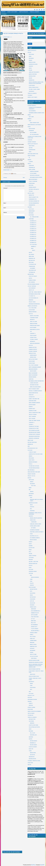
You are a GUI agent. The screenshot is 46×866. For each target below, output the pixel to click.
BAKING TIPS (31, 195)
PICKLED (30, 565)
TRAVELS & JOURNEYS (34, 11)
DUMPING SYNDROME (34, 171)
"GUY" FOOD (33, 485)
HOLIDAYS (30, 207)
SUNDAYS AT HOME (32, 410)
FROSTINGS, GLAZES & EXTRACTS (36, 531)
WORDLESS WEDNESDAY (35, 343)
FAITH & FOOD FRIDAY (33, 359)
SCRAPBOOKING (32, 149)
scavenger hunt (31, 396)
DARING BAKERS (33, 355)
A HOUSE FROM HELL (32, 105)
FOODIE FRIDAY (32, 363)
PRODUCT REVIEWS (31, 473)
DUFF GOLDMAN (33, 132)
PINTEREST (32, 648)
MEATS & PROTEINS (33, 74)
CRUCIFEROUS (33, 687)
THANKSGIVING (32, 266)
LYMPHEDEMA (31, 183)
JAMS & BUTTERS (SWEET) (34, 72)
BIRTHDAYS (31, 212)
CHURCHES (30, 139)
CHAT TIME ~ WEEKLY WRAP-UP (35, 292)
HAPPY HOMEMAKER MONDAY (35, 367)
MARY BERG (33, 620)
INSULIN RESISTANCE (33, 179)
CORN (31, 685)
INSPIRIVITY (32, 319)
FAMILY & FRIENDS (31, 155)
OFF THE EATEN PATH (34, 134)
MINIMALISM (30, 444)
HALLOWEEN (31, 254)
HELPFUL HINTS (31, 193)
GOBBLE (31, 634)
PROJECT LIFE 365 (31, 475)
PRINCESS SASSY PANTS (35, 325)
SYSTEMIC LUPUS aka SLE (34, 189)
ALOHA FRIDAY (32, 309)
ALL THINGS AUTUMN (34, 216)
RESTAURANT (32, 650)
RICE (31, 508)
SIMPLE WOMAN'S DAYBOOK (34, 402)
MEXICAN (31, 559)
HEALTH (29, 163)
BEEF (31, 575)
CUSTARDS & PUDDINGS (34, 529)
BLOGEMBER (32, 268)
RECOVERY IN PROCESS (34, 175)
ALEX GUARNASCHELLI (35, 610)
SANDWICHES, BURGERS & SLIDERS (36, 662)
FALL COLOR (32, 732)
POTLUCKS (31, 569)
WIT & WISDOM (32, 282)
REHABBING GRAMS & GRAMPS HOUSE (36, 112)
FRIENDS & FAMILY (33, 632)
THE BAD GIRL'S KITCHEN (34, 465)
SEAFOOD (32, 585)
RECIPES (3, 11)
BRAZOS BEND (33, 752)
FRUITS (30, 68)
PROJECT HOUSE (32, 301)
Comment (5, 188)
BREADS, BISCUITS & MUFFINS (36, 518)
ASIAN (30, 56)
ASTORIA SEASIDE (33, 740)
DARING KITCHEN (32, 353)
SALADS (30, 78)
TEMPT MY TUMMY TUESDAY (34, 420)
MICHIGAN (31, 731)
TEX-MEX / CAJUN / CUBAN (34, 89)
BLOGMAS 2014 (33, 220)
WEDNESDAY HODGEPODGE (34, 436)
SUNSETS (30, 703)
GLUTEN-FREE (31, 547)
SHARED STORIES (32, 280)
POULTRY (32, 583)
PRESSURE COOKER (33, 571)
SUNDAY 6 (31, 406)
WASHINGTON (31, 756)
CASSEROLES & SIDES (33, 64)
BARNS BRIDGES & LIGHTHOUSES (34, 124)
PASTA (31, 504)
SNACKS (31, 481)
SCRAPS (31, 652)
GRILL (30, 551)
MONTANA (31, 736)
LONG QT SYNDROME (33, 181)
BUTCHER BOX (33, 597)
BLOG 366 (31, 345)
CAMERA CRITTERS (32, 347)
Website (5, 212)
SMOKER (31, 491)
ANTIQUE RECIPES (33, 589)
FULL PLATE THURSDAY (33, 365)
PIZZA (30, 567)
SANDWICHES (31, 80)
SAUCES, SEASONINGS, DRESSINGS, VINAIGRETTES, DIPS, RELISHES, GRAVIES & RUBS (36, 666)
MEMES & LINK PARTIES (32, 305)
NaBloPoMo (31, 379)
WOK (30, 691)
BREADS (30, 60)
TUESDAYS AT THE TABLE (34, 426)
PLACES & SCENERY (33, 746)
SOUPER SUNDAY (32, 404)
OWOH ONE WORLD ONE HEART (34, 471)
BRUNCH (30, 495)
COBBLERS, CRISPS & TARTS (35, 523)
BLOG (31, 591)
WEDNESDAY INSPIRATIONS (34, 303)
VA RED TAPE (30, 762)
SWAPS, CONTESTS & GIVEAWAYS (34, 711)
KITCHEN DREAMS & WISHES (33, 284)
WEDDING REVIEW (32, 758)
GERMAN (30, 545)
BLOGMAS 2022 (33, 236)
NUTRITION (31, 185)
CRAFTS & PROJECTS (23, 11)
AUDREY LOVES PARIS (34, 315)
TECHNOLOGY (30, 715)
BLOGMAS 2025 (33, 242)
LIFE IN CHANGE (33, 173)
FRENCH (30, 541)
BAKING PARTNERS (32, 311)
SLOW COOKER (32, 85)
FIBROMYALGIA (32, 167)
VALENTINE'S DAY (32, 270)
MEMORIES (31, 299)
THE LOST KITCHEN (34, 656)
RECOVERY (30, 697)
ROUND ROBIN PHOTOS (33, 392)
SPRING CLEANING (31, 707)
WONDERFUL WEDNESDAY (34, 438)
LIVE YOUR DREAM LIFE (33, 297)
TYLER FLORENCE (34, 628)
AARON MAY (33, 608)
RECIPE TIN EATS (12, 51)
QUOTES (30, 278)
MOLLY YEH (33, 622)
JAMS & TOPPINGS (32, 555)
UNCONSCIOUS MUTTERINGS (34, 432)
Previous (5, 177)
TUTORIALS (4, 14)
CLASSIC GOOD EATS (34, 382)
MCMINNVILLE (33, 742)
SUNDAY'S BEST (32, 408)
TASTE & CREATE (31, 713)
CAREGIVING (31, 165)
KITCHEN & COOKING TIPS (34, 201)
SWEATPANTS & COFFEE (35, 329)
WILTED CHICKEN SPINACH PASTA (13, 33)
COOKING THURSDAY (32, 141)
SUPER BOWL (30, 709)
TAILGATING (32, 483)
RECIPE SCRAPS (33, 371)
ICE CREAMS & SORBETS (35, 537)
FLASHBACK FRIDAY (34, 317)
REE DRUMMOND (34, 624)
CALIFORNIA (31, 721)
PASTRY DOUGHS (33, 539)
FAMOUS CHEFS (33, 606)
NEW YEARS (31, 262)
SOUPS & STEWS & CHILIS (34, 676)
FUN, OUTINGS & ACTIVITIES (34, 727)
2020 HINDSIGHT (32, 288)
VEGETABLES (31, 91)
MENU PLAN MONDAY (33, 375)
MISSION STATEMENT (33, 462)
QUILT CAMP (31, 116)
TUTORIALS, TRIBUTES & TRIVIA (34, 760)
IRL (29, 157)
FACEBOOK (32, 604)
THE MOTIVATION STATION (34, 467)
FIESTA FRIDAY (32, 361)
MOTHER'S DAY (32, 260)
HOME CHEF (32, 638)
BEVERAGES (31, 58)
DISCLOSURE (31, 458)
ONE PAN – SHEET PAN (33, 561)
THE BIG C (31, 191)
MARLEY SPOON (33, 644)
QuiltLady (14, 173)
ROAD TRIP (31, 748)
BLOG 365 (31, 313)
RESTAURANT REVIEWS (32, 699)
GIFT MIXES (33, 527)
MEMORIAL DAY (32, 258)
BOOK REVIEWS (32, 128)
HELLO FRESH (33, 636)
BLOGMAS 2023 (33, 238)
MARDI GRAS (31, 256)
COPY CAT (32, 601)
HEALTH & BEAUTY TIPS (33, 197)
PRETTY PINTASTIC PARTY (34, 388)
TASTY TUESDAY (32, 418)
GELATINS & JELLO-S (34, 535)
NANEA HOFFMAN (33, 323)
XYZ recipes (31, 693)
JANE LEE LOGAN (33, 321)
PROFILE (30, 463)
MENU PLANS (30, 440)
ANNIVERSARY (32, 211)
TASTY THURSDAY (32, 416)
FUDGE (31, 533)
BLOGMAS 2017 (33, 226)
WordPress (33, 864)
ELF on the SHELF (33, 244)
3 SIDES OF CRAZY (32, 452)
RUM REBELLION (33, 734)
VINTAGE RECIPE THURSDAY (34, 434)
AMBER (29, 114)
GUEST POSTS (31, 460)
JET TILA (33, 618)
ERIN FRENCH (34, 658)
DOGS (30, 120)
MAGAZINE (32, 642)
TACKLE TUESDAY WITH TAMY (35, 412)
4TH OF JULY (31, 209)
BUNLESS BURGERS (35, 577)
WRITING (29, 764)
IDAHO (30, 729)
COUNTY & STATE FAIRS (33, 725)
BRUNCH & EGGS (32, 62)
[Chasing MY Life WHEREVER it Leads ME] (23, 4)
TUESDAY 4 (31, 424)
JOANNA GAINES (33, 640)
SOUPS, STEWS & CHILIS (33, 87)
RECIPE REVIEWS (32, 587)
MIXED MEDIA (31, 145)
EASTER (30, 252)
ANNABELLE (33, 246)
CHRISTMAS (31, 218)
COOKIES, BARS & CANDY (35, 525)
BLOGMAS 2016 (33, 224)
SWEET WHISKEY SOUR (34, 122)
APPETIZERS (31, 54)
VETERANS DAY (32, 272)
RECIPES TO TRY (31, 695)
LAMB (31, 579)
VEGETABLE (32, 510)
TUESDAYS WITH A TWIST (34, 428)
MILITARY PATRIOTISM (32, 442)
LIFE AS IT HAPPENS (32, 286)
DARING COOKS (33, 357)
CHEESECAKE (33, 521)
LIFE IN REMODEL (32, 110)
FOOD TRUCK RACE (35, 616)
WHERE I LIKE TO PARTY (12, 11)
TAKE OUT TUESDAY (33, 414)
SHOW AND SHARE (32, 400)
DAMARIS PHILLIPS (35, 612)
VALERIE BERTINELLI (35, 630)
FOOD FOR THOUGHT (33, 276)
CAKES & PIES (32, 520)
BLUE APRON (32, 593)
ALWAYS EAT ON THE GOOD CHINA (35, 454)
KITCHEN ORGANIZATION (34, 203)
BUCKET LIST (31, 290)
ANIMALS (29, 118)
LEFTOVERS (31, 557)
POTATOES (32, 506)
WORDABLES (32, 341)
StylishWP (42, 864)
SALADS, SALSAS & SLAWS (34, 660)
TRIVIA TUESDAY (33, 335)
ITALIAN (30, 70)
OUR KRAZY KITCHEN (34, 384)
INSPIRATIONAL (31, 274)
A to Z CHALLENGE (32, 307)
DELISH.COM (32, 603)
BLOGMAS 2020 (33, 232)
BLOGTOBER (31, 214)
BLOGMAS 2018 (33, 228)
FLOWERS (31, 161)
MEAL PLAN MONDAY (33, 373)
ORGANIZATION (32, 205)
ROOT (31, 689)
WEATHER (31, 705)
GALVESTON (32, 754)
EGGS (31, 497)
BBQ (30, 489)
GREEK (30, 549)
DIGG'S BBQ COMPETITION (33, 153)
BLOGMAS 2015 (33, 222)
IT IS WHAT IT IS (32, 295)
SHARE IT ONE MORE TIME (34, 398)
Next (24, 177)
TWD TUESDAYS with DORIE (34, 430)
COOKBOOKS (31, 130)
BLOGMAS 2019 (33, 230)
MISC (29, 446)
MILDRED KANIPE (33, 744)
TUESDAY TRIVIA (33, 337)
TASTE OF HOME (33, 654)
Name (4, 203)
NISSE (32, 248)
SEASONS (29, 701)
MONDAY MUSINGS (32, 377)
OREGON (30, 738)
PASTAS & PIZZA (32, 76)
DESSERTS (31, 66)
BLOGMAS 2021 (33, 234)
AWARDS (30, 456)
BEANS (31, 683)
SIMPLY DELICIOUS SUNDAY (35, 386)
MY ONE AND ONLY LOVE (32, 448)
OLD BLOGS (30, 450)
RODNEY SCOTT (34, 626)
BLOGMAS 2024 (33, 240)
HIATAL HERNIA (32, 169)
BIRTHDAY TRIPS (32, 719)
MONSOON (32, 723)
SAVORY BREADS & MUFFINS (34, 669)
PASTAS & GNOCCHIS (33, 563)
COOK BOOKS (32, 599)
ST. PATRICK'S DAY (32, 264)
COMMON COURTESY (33, 349)
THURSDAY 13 (32, 333)
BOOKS (29, 126)
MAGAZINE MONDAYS (33, 369)
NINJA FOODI (32, 674)
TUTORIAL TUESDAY (34, 339)
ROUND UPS (31, 394)
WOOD (30, 151)
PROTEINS (31, 573)
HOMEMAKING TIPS (33, 199)
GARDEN (29, 159)
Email (4, 207)
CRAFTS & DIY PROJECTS (33, 143)
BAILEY (33, 250)
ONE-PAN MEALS (31, 469)
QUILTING (30, 147)
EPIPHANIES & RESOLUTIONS (34, 294)
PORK (31, 581)
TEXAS (30, 750)
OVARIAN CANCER (32, 187)
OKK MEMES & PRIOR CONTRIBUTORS (36, 380)
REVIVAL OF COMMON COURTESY (35, 390)
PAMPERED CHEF (33, 646)
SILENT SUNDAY (33, 327)
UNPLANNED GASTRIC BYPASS (36, 177)
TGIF (31, 331)
